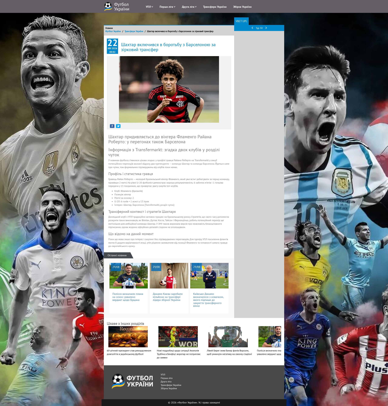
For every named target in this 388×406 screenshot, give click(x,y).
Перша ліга (166, 6)
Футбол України (113, 31)
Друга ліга (188, 6)
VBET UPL (241, 21)
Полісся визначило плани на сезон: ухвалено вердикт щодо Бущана (276, 352)
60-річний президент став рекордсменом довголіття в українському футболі (129, 352)
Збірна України (242, 6)
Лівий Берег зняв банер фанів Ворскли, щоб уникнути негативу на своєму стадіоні (229, 352)
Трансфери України (215, 6)
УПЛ (148, 6)
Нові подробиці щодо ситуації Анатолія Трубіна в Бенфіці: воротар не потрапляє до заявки (179, 354)
